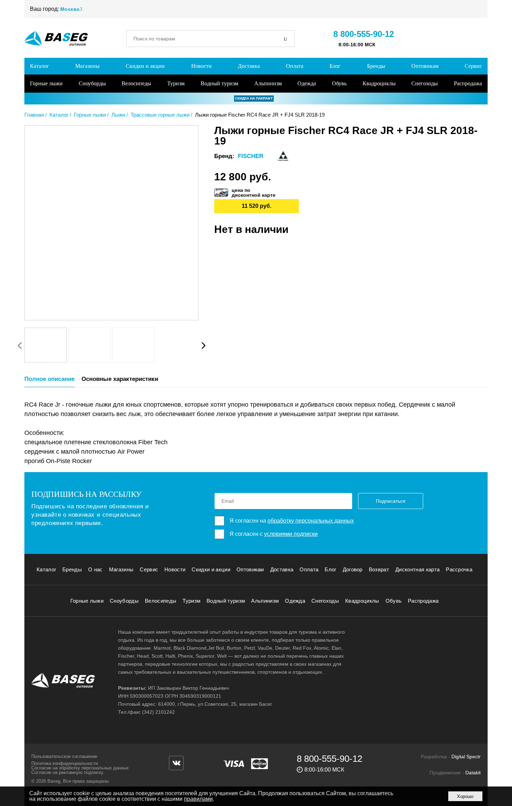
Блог (335, 66)
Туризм (176, 83)
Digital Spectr (466, 756)
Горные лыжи (46, 83)
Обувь (339, 83)
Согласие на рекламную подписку (67, 772)
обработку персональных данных (310, 521)
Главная (34, 115)
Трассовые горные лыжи (160, 115)
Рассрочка (459, 569)
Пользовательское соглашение (64, 756)
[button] (203, 345)
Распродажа (468, 83)
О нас (95, 569)
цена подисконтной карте (254, 192)
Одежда (306, 83)
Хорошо (465, 796)
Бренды (376, 66)
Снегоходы (424, 83)
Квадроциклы (379, 83)
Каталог (39, 66)
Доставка (249, 66)
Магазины (87, 66)
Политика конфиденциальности (64, 763)
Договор (353, 569)
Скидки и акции (145, 66)
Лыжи (118, 115)
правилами (198, 799)
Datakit (473, 772)
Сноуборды (92, 83)
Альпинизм (268, 83)
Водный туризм (219, 83)
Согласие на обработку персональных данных (80, 768)
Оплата (294, 66)
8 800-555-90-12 (363, 34)
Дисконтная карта (417, 569)
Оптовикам (425, 66)
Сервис (473, 66)
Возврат (379, 569)
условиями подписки (291, 534)
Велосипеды (136, 83)
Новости (201, 66)
